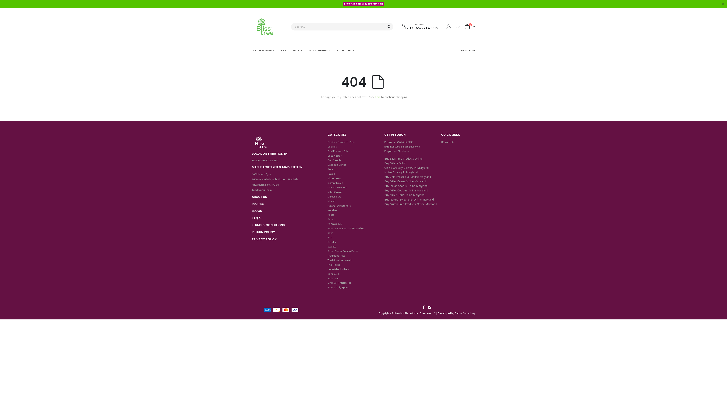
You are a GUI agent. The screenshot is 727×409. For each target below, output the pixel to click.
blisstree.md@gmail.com (406, 146)
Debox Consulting (465, 313)
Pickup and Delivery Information (363, 3)
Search (389, 26)
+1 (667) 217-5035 (403, 142)
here (378, 97)
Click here (403, 151)
